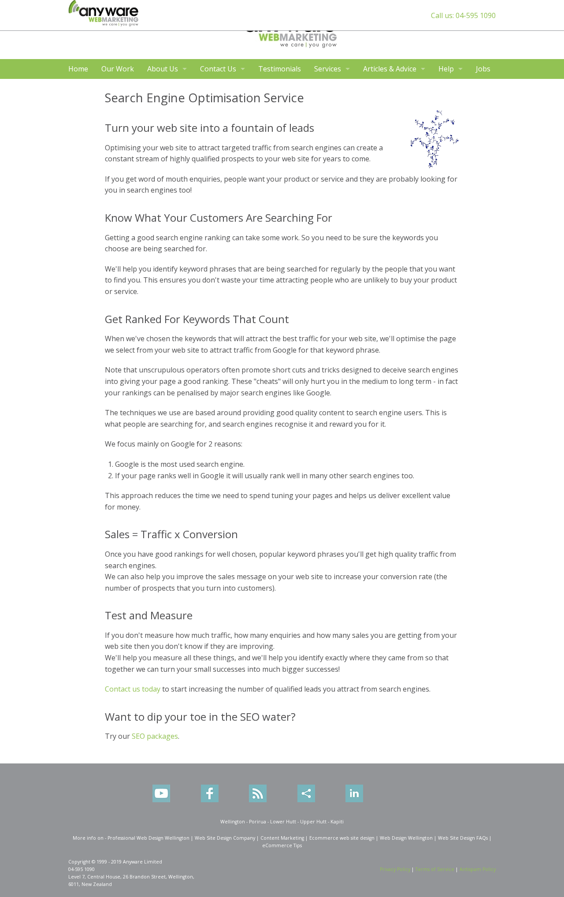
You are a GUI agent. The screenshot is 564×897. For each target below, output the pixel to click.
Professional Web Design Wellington (148, 838)
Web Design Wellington (406, 838)
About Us (162, 69)
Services (327, 69)
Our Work (117, 69)
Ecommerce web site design (342, 838)
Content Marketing (282, 838)
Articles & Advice (389, 69)
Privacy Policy (395, 869)
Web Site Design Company (225, 838)
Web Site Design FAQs (463, 838)
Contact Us (218, 69)
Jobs (483, 69)
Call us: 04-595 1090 (463, 15)
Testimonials (279, 69)
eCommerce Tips (282, 845)
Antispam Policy (478, 869)
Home (78, 69)
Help (446, 69)
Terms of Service (435, 869)
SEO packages (155, 736)
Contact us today (132, 689)
